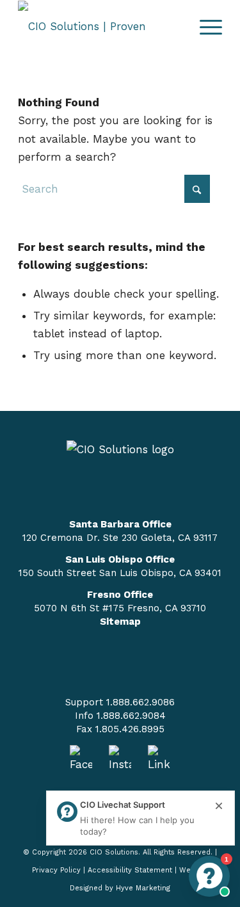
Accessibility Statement (130, 870)
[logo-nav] (99, 26)
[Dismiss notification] (219, 806)
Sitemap (120, 621)
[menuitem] (204, 26)
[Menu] (204, 26)
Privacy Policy (56, 870)
